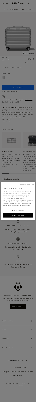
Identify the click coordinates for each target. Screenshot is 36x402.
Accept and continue (18, 215)
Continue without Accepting (27, 184)
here (17, 198)
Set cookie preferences (18, 210)
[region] (18, 201)
